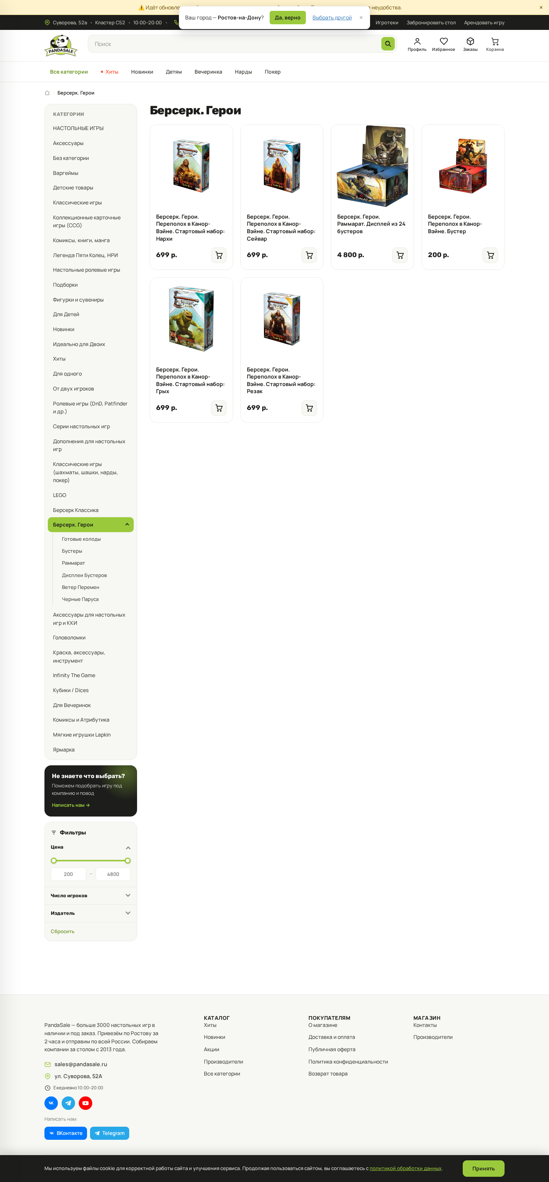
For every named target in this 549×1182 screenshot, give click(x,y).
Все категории (69, 71)
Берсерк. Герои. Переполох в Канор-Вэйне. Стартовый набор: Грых (190, 380)
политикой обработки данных (405, 1168)
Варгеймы (65, 172)
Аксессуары (68, 142)
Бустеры (72, 550)
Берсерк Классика (76, 509)
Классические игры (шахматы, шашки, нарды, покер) (85, 472)
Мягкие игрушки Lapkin (82, 734)
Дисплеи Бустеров (84, 575)
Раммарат (73, 562)
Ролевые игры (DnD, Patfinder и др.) (90, 407)
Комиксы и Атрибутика (81, 719)
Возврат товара (328, 1073)
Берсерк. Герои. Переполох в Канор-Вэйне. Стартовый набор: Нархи (190, 227)
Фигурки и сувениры (78, 299)
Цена (57, 847)
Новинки (142, 71)
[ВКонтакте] (51, 1103)
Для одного (67, 373)
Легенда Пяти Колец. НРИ (85, 255)
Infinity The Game (74, 675)
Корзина (495, 49)
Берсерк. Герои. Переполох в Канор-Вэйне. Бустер (455, 224)
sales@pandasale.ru (81, 1064)
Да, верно (288, 17)
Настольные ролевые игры (86, 269)
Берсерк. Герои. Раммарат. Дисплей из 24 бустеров (371, 224)
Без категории (71, 157)
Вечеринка (208, 71)
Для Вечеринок (72, 705)
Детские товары (73, 187)
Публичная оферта (332, 1049)
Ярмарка (64, 749)
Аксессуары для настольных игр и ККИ (89, 618)
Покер (273, 71)
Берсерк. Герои (73, 524)
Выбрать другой (332, 17)
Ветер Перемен (80, 587)
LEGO (59, 495)
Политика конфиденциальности (348, 1061)
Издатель (63, 913)
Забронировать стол (431, 22)
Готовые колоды (81, 539)
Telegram (113, 1133)
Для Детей (66, 314)
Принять (483, 1168)
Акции (211, 1049)
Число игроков (69, 895)
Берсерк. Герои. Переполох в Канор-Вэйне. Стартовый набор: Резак (281, 380)
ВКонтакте (70, 1133)
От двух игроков (73, 388)
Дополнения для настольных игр (89, 445)
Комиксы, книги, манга (81, 240)
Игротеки (387, 22)
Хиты (112, 71)
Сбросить (62, 931)
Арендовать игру (484, 22)
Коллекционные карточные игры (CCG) (87, 221)
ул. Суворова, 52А (78, 1076)
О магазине (322, 1024)
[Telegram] (68, 1103)
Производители (223, 1061)
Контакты (425, 1024)
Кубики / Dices (71, 690)
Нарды (243, 71)
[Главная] (47, 93)
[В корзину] (221, 134)
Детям (174, 71)
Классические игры (77, 202)
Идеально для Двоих (79, 344)
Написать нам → (71, 805)
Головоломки (69, 637)
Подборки (65, 284)
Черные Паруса (80, 599)
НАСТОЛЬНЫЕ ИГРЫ (78, 128)
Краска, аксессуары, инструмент (79, 656)
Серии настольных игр (81, 426)
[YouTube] (85, 1103)
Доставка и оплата (331, 1036)
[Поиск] (388, 43)
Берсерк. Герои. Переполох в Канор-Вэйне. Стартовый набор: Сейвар (281, 227)
